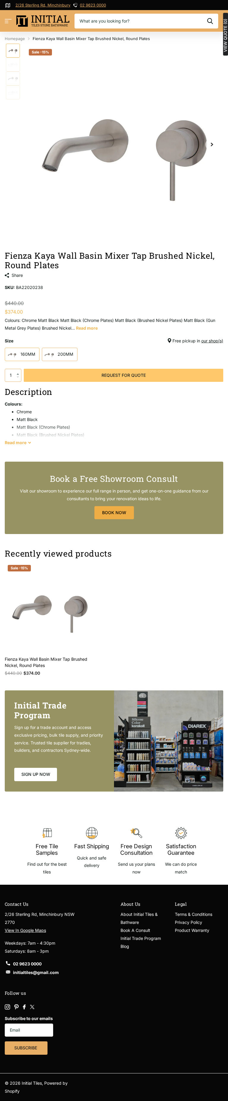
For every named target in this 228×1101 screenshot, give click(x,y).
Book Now (114, 512)
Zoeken (210, 21)
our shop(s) (212, 340)
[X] (32, 1007)
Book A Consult (135, 930)
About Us (130, 904)
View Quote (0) (225, 35)
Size (114, 340)
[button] (19, 370)
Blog (125, 946)
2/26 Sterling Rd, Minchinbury (42, 5)
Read (15, 442)
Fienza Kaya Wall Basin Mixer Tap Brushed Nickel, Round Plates (46, 662)
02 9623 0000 (93, 5)
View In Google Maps (25, 930)
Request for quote (124, 375)
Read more (87, 328)
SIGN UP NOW (35, 774)
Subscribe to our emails (29, 1018)
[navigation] (13, 51)
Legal (181, 904)
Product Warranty (192, 930)
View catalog (8, 21)
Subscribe (26, 1047)
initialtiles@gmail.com (36, 972)
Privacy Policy (188, 922)
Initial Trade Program (141, 938)
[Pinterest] (16, 1007)
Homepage (15, 38)
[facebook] (24, 1007)
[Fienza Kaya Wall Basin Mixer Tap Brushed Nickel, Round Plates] (50, 607)
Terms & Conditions (193, 914)
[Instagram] (7, 1007)
